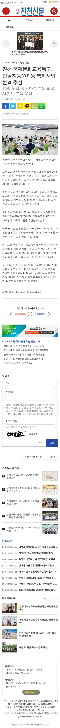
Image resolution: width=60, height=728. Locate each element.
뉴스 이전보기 (6, 44)
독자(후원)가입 (19, 669)
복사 (8, 114)
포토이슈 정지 (48, 598)
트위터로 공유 (13, 106)
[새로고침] (33, 434)
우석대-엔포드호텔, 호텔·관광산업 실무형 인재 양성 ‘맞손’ (30, 577)
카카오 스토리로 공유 (20, 106)
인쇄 (26, 114)
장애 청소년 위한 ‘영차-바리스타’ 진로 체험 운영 (30, 565)
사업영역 (33, 683)
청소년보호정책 (26, 673)
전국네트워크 (11, 686)
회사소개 (8, 679)
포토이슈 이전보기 (52, 598)
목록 (17, 114)
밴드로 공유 (41, 106)
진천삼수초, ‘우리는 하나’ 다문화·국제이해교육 (26, 350)
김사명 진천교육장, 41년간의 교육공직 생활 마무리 (30, 547)
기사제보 (9, 669)
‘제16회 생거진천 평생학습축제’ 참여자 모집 (30, 571)
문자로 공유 (34, 106)
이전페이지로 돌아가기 (33, 457)
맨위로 (52, 457)
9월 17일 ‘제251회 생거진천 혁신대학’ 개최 (30, 590)
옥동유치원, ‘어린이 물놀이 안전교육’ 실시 (24, 346)
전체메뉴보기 (6, 11)
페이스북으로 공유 (5, 106)
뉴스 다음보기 (54, 44)
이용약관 (38, 669)
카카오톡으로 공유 (27, 106)
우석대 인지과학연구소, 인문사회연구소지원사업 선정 (30, 583)
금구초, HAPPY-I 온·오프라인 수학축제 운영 (24, 354)
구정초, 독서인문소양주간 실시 (18, 363)
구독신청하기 (31, 692)
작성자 (8, 383)
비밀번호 (9, 392)
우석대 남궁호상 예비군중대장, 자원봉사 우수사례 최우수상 (30, 559)
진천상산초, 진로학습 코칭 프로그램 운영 (23, 359)
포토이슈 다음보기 (56, 598)
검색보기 (54, 11)
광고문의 (30, 669)
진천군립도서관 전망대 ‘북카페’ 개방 (27, 553)
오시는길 (42, 683)
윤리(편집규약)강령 (21, 683)
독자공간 (8, 666)
